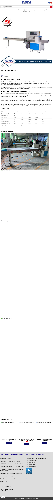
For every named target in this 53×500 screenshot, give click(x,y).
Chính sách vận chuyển (31, 464)
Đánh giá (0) (6, 76)
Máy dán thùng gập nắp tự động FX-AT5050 (9, 440)
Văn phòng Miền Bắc (42, 458)
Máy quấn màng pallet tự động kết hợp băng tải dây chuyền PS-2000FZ (26, 440)
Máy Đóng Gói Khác (39, 10)
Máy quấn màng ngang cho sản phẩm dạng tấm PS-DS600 (44, 440)
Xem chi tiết (9, 442)
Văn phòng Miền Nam (42, 475)
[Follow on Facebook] (49, 3)
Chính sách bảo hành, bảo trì (32, 458)
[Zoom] (2, 65)
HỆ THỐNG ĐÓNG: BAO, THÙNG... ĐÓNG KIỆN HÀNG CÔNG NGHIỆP (21, 10)
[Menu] (1, 2)
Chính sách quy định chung (31, 466)
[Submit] (51, 7)
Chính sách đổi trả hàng (31, 462)
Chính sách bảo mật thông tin (32, 460)
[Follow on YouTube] (51, 3)
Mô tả (2, 76)
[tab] (2, 76)
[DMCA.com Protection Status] (29, 470)
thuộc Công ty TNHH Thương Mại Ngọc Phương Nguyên (28, 498)
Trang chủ (4, 10)
